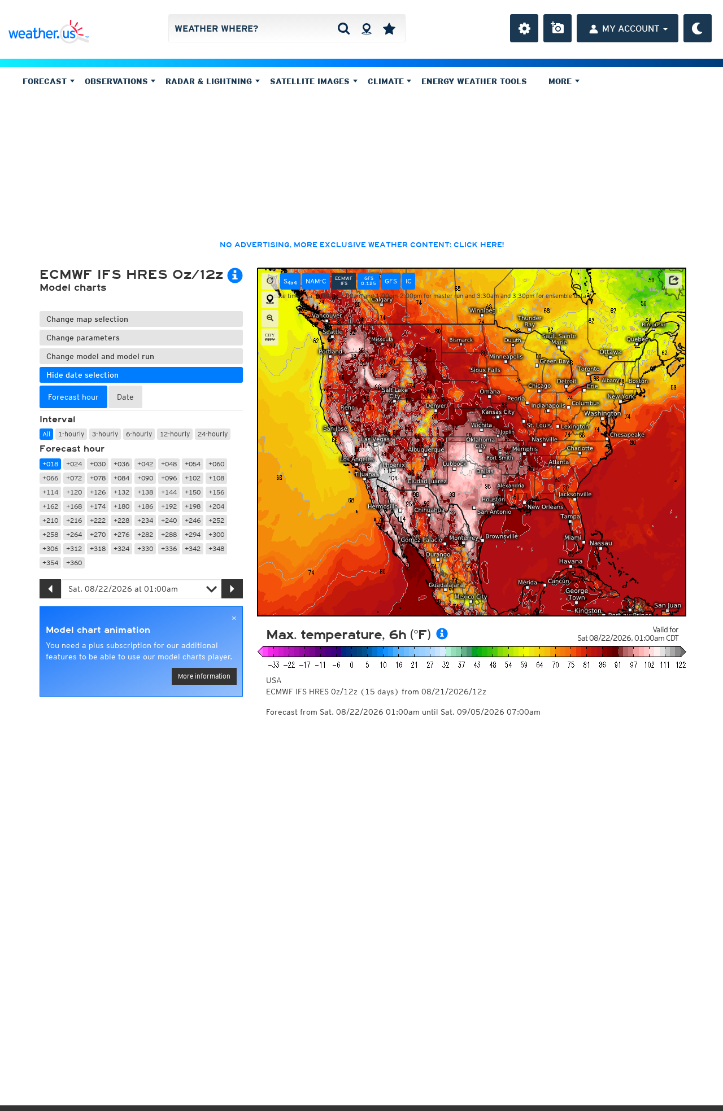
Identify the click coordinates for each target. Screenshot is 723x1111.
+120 (74, 492)
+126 (98, 492)
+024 (74, 464)
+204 (216, 506)
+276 (121, 534)
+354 (50, 562)
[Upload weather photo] (557, 28)
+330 (145, 548)
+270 (98, 534)
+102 (193, 478)
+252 (216, 520)
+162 (50, 506)
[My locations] (389, 28)
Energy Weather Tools (474, 81)
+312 (74, 548)
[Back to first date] (270, 281)
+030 (98, 464)
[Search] (344, 28)
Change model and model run (100, 356)
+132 (121, 492)
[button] (673, 280)
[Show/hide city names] (270, 337)
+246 (193, 520)
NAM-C (316, 281)
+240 (169, 520)
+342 (193, 548)
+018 (50, 464)
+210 (50, 520)
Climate (387, 81)
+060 (216, 464)
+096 (169, 478)
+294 (193, 534)
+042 (145, 464)
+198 (193, 506)
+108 (216, 478)
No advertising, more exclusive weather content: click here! (362, 245)
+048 (169, 464)
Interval (58, 419)
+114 (50, 492)
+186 (145, 506)
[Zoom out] (270, 318)
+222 (98, 520)
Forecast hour (72, 449)
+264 (74, 534)
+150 (193, 492)
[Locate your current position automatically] (366, 28)
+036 (121, 464)
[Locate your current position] (270, 299)
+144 (169, 492)
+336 (169, 548)
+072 (74, 478)
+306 (50, 548)
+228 (121, 520)
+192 (169, 506)
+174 (98, 506)
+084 (121, 478)
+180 (121, 506)
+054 (193, 464)
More (561, 81)
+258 (50, 534)
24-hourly (213, 434)
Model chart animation (98, 630)
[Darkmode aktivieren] (697, 28)
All (46, 434)
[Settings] (524, 28)
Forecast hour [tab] (73, 396)
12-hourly (175, 434)
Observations (118, 81)
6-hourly (139, 434)
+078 (98, 478)
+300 (216, 534)
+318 (98, 548)
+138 (145, 492)
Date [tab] (125, 396)
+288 (169, 534)
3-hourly (105, 434)
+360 (74, 562)
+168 (74, 506)
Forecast (46, 81)
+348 (216, 548)
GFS (391, 281)
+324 (121, 548)
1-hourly (71, 434)
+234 (145, 520)
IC (409, 281)
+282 (145, 534)
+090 (145, 478)
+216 (74, 520)
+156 (216, 492)
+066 (50, 478)
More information (204, 676)
